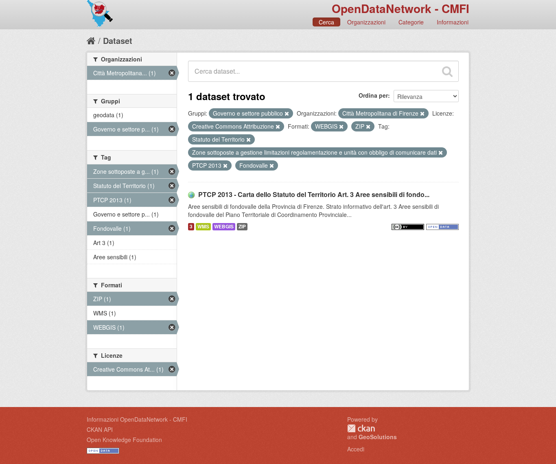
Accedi (355, 449)
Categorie (411, 22)
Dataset (117, 40)
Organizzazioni (366, 22)
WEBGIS (224, 226)
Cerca (326, 22)
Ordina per (373, 95)
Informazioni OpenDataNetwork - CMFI (137, 419)
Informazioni (452, 22)
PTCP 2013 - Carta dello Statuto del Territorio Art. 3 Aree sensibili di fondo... (313, 194)
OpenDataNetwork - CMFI (400, 8)
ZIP (242, 226)
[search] (447, 71)
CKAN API (100, 429)
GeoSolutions (378, 437)
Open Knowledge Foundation (124, 440)
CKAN (361, 428)
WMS (203, 226)
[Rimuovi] (287, 113)
